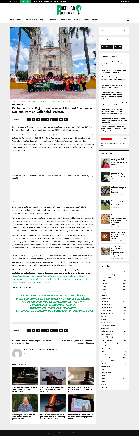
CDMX (103, 281)
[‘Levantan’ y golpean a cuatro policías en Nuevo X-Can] (105, 205)
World (103, 381)
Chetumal (104, 283)
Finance (103, 316)
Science (103, 364)
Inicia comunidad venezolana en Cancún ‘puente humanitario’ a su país (113, 64)
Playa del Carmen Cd (108, 346)
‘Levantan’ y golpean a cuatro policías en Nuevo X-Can (119, 203)
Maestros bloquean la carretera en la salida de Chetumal (78, 341)
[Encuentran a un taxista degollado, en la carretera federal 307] (105, 177)
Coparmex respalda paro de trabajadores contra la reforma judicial (80, 389)
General (103, 319)
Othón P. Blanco (106, 340)
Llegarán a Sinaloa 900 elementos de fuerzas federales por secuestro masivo (25, 389)
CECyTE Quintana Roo (19, 323)
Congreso (104, 286)
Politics (103, 352)
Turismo (86, 20)
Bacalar (103, 272)
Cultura (95, 20)
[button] (92, 176)
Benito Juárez (105, 275)
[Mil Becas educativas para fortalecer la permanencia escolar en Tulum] (105, 191)
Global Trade (105, 322)
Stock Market (105, 366)
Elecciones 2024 (106, 307)
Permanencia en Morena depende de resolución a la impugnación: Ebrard (80, 417)
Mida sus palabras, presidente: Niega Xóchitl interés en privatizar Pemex (23, 417)
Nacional (53, 20)
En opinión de (106, 310)
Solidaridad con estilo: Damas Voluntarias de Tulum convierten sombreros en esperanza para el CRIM (119, 219)
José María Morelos (107, 331)
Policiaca (77, 20)
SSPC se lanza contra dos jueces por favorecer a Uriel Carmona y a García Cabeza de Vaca (52, 417)
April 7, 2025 (86, 310)
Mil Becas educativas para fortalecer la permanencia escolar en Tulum (113, 79)
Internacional (66, 20)
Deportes (104, 295)
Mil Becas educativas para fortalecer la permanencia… (53, 1)
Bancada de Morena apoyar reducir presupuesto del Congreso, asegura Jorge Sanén (114, 120)
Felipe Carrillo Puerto (108, 313)
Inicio (12, 20)
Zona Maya (104, 387)
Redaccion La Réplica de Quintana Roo (26, 115)
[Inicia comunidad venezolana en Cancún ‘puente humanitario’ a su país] (105, 163)
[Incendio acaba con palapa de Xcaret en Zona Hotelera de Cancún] (105, 236)
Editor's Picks (105, 298)
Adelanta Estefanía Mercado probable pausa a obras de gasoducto (31, 341)
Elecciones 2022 (106, 304)
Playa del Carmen (31, 20)
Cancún (103, 278)
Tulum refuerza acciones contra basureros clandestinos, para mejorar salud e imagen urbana (112, 111)
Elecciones (104, 301)
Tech (102, 369)
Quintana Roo (105, 361)
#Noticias (36, 307)
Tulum (19, 20)
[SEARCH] (125, 31)
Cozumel (104, 289)
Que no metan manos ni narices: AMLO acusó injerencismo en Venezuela (52, 389)
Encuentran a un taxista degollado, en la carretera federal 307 (118, 176)
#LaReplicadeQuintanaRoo (58, 304)
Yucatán (20, 104)
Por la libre (104, 355)
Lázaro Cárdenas (106, 334)
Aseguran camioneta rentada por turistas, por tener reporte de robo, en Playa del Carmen (113, 128)
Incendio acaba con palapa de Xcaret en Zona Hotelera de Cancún (118, 235)
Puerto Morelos (106, 358)
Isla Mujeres (105, 328)
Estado (42, 20)
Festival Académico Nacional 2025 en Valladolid (43, 323)
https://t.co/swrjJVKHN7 (60, 307)
